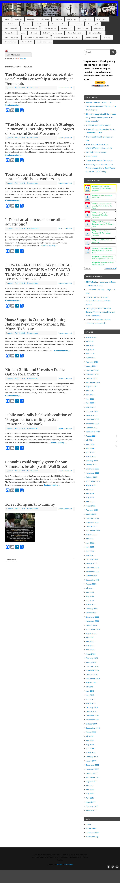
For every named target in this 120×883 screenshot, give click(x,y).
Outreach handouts (59, 24)
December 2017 (92, 765)
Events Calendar (11, 24)
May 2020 (90, 645)
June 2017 (90, 789)
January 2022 (91, 563)
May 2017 (90, 794)
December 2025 (92, 370)
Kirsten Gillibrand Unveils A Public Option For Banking (35, 371)
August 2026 (91, 337)
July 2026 (89, 341)
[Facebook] (108, 5)
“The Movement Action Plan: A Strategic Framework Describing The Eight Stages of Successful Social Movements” (39, 129)
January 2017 (91, 810)
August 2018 (91, 732)
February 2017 (92, 806)
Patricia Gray (9, 33)
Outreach (26, 24)
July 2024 (89, 440)
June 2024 (90, 444)
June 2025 (90, 395)
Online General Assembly (52, 33)
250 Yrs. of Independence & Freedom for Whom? (98, 300)
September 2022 (93, 530)
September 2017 (93, 777)
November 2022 (92, 522)
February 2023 (92, 510)
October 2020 (91, 625)
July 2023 (89, 489)
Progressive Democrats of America (67, 37)
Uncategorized (32, 88)
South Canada (91, 156)
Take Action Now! (91, 37)
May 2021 (90, 596)
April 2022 (90, 551)
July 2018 (89, 736)
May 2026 (90, 349)
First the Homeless (30, 28)
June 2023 (90, 493)
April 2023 (90, 501)
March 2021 (91, 604)
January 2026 (91, 366)
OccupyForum (66, 28)
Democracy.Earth (11, 28)
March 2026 (91, 358)
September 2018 (93, 728)
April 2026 (90, 353)
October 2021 (91, 576)
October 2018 (91, 724)
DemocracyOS (93, 24)
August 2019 (91, 682)
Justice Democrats (44, 42)
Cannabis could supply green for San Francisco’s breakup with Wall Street (36, 464)
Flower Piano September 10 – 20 (99, 160)
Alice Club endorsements (96, 152)
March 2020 (91, 654)
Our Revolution (10, 42)
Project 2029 (86, 19)
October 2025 (91, 378)
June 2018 (90, 740)
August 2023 (91, 485)
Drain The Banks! (49, 28)
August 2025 (91, 386)
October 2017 (91, 773)
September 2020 (93, 629)
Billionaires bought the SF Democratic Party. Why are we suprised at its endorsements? (101, 117)
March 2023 (91, 506)
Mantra (59, 865)
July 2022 (89, 539)
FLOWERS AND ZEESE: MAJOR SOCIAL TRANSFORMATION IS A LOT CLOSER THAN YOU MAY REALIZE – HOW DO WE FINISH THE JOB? (38, 272)
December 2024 (92, 419)
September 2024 (93, 432)
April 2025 (90, 403)
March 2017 (91, 802)
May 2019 (90, 695)
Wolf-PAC (107, 37)
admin (10, 88)
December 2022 (92, 518)
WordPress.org (92, 836)
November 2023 (92, 473)
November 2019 (92, 670)
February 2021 (92, 608)
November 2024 (92, 423)
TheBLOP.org (102, 19)
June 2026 (90, 345)
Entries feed (91, 828)
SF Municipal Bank (96, 33)
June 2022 (90, 543)
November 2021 (92, 571)
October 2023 (91, 477)
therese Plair (91, 297)
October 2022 (91, 526)
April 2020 (90, 650)
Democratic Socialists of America (36, 37)
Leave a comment (65, 88)
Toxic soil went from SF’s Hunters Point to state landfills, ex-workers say (38, 176)
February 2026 (92, 362)
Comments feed (92, 832)
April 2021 (90, 600)
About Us (18, 19)
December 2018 (92, 715)
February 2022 (92, 559)
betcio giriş (90, 308)
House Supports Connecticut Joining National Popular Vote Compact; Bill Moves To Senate (35, 324)
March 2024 (91, 456)
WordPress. (68, 865)
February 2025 (92, 411)
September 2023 (93, 481)
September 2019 (93, 678)
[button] (87, 268)
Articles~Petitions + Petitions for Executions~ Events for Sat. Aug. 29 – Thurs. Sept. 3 (101, 106)
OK (112, 52)
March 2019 (91, 703)
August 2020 (91, 633)
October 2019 (91, 674)
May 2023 (90, 497)
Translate (22, 59)
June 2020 (90, 641)
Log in (88, 824)
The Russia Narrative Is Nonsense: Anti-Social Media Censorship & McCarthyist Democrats (39, 79)
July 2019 (89, 687)
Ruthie (22, 33)
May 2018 (90, 744)
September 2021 (93, 580)
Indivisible (58, 19)
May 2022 (90, 547)
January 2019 (91, 711)
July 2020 (89, 637)
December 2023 (92, 469)
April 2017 (90, 798)
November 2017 (92, 769)
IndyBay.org (71, 19)
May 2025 (90, 399)
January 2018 (91, 761)
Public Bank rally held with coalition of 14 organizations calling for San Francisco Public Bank (38, 419)
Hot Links (33, 33)
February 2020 (92, 658)
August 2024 (91, 436)
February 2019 (92, 707)
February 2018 (92, 756)
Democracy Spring (11, 37)
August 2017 (91, 781)
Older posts (11, 560)
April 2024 (90, 452)
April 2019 (90, 699)
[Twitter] (112, 5)
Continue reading (13, 105)
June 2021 (90, 592)
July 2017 (89, 785)
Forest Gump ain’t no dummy (30, 504)
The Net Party (76, 24)
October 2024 (91, 427)
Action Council (40, 24)
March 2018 (91, 752)
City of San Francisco (75, 33)
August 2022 (91, 534)
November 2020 (92, 621)
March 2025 (91, 407)
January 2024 (91, 464)
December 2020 (92, 617)
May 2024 (90, 448)
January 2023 (91, 514)
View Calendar (110, 268)
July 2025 (89, 390)
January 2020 (91, 662)
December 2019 (92, 666)
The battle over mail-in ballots (98, 125)
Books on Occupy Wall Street (38, 19)
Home (7, 19)
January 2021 (91, 613)
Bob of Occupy (83, 28)
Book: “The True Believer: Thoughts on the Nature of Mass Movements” (100, 312)
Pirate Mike (98, 28)
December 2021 (92, 567)
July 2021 (89, 588)
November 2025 (92, 374)
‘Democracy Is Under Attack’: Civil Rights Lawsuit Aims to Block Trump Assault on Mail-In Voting (100, 168)
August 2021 (91, 584)
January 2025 (91, 415)
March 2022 (91, 555)
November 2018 (92, 719)
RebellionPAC (26, 42)
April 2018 (90, 748)
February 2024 (92, 460)
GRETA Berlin (91, 282)
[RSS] (116, 5)
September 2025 (93, 382)
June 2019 (90, 691)
